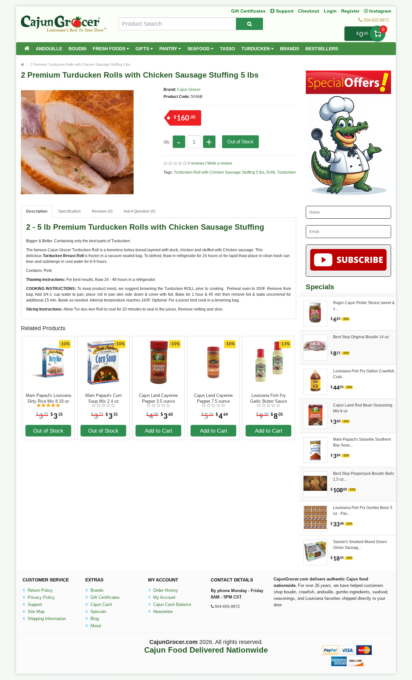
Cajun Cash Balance (171, 604)
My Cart (377, 34)
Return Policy (39, 590)
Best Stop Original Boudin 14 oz (361, 337)
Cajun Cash (100, 604)
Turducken (256, 48)
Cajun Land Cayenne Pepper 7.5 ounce (213, 398)
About (95, 625)
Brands (289, 48)
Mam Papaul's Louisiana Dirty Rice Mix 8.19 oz (48, 398)
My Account (163, 597)
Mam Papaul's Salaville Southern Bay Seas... (362, 442)
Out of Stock (240, 141)
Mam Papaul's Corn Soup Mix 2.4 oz (103, 398)
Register (350, 11)
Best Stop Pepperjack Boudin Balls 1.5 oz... (363, 476)
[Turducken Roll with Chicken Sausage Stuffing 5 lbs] (77, 196)
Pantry (168, 48)
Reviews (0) (102, 211)
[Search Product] (249, 24)
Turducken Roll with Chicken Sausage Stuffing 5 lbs (219, 172)
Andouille (49, 48)
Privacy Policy (40, 597)
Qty (166, 142)
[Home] (27, 48)
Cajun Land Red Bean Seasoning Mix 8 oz (362, 408)
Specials (98, 611)
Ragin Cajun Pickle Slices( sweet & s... (364, 306)
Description (36, 211)
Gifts (143, 48)
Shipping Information (46, 618)
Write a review (219, 163)
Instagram (379, 11)
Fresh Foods (109, 48)
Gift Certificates (248, 11)
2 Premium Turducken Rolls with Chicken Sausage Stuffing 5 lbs (80, 64)
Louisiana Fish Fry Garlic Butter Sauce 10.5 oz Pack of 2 (268, 398)
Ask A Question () (139, 211)
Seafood (199, 48)
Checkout (308, 11)
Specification (69, 211)
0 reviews (196, 163)
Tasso (227, 48)
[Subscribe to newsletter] (348, 260)
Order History (165, 590)
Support (34, 604)
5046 (270, 172)
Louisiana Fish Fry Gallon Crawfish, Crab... (364, 374)
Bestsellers (321, 48)
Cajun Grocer (189, 89)
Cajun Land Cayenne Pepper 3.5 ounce (158, 398)
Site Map (35, 611)
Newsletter (162, 611)
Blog (94, 618)
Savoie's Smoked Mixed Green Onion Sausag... (360, 545)
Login (330, 11)
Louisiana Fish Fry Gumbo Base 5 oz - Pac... (362, 510)
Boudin (77, 48)
